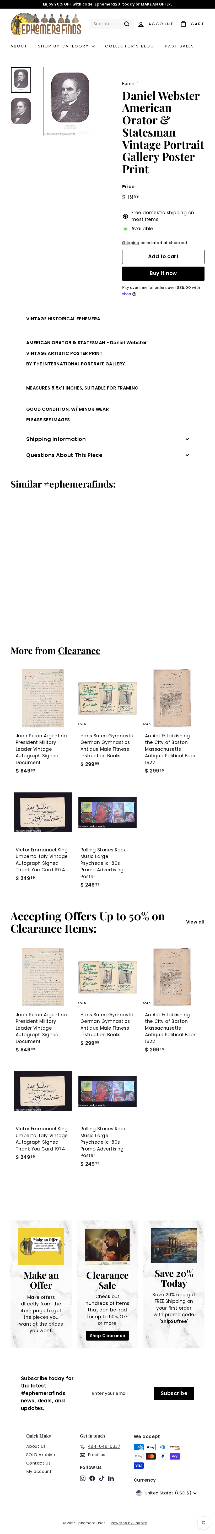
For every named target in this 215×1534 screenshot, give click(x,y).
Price (128, 186)
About (19, 46)
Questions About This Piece (64, 455)
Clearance (79, 650)
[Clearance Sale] (107, 1246)
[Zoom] (70, 101)
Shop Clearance (107, 1335)
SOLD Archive (40, 1455)
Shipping (130, 242)
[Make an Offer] (41, 1246)
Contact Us (38, 1463)
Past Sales (179, 46)
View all (195, 922)
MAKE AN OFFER (156, 4)
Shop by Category (64, 46)
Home (128, 83)
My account (39, 1471)
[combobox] (111, 23)
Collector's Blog (129, 46)
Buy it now (163, 273)
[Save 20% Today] (174, 1245)
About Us (36, 1446)
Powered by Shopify (129, 1522)
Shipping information (56, 439)
